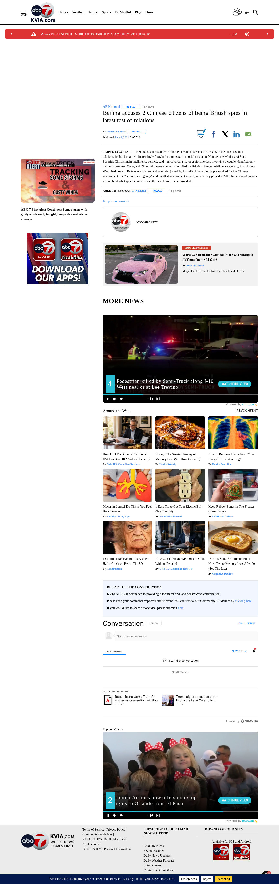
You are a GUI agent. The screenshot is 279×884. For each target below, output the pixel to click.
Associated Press (116, 131)
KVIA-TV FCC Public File (100, 839)
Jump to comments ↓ (116, 201)
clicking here (243, 601)
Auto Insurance (195, 265)
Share (149, 12)
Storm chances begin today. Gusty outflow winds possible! (113, 33)
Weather (78, 12)
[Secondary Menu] (26, 12)
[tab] (114, 651)
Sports (106, 12)
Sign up (251, 623)
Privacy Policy (115, 829)
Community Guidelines (97, 834)
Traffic (93, 12)
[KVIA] (43, 12)
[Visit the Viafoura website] (249, 721)
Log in (241, 623)
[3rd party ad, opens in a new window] (141, 282)
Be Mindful (123, 12)
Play (138, 12)
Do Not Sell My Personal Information (106, 849)
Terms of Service (93, 829)
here (180, 608)
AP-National (138, 190)
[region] (180, 672)
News (64, 12)
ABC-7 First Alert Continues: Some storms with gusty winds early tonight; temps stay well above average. (54, 214)
